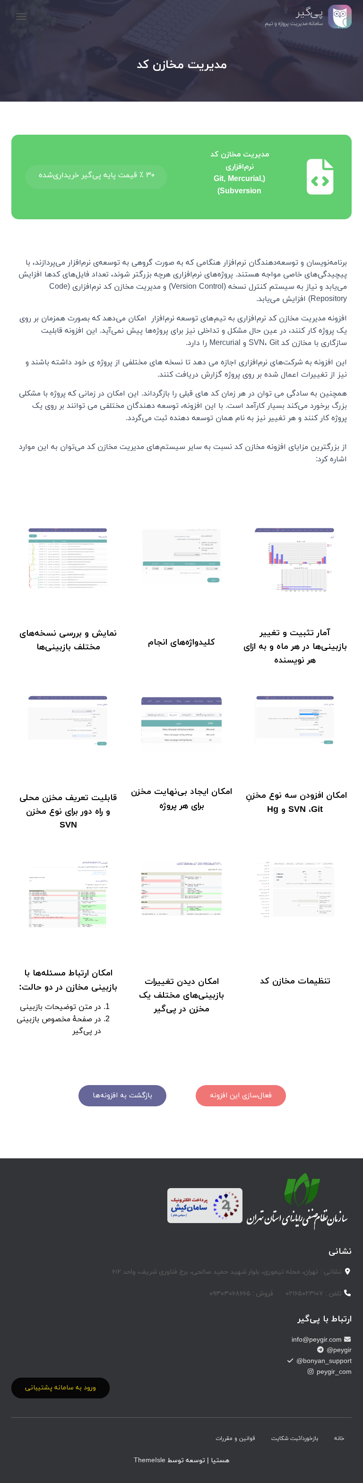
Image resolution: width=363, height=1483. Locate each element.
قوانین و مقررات (235, 1438)
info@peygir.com (318, 1340)
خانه (339, 1438)
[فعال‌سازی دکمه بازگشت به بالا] (19, 1464)
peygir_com (333, 1372)
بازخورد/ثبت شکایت (294, 1438)
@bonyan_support (323, 1361)
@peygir (338, 1350)
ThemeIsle (149, 1460)
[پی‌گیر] (305, 16)
